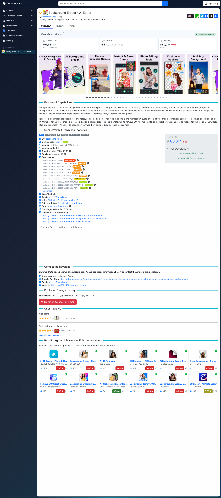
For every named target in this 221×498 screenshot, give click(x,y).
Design (64, 135)
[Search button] (165, 3)
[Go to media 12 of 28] (120, 97)
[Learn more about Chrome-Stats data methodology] (70, 206)
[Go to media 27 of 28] (166, 97)
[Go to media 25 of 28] (160, 97)
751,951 (58, 142)
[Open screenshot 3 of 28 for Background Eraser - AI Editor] (99, 74)
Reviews (60, 26)
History (10, 48)
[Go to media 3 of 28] (93, 97)
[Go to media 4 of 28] (96, 97)
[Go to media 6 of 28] (102, 97)
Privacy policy (68, 200)
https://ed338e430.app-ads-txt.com (68, 285)
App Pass (10, 31)
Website (52, 200)
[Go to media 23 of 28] (154, 97)
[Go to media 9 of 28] (111, 97)
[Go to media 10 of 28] (114, 97)
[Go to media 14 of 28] (126, 97)
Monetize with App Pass (192, 153)
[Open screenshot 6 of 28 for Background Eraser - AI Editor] (173, 74)
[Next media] (213, 74)
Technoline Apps (49, 17)
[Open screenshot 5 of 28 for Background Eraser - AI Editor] (149, 74)
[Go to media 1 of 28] (87, 97)
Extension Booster (14, 36)
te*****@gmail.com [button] (58, 197)
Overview (46, 26)
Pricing (9, 41)
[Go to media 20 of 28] (145, 97)
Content (85, 135)
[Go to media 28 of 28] (169, 97)
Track (60, 34)
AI (58, 135)
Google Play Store (205, 34)
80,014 (178, 141)
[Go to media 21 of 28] (148, 97)
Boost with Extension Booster (192, 158)
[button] (211, 3)
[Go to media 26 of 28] (163, 97)
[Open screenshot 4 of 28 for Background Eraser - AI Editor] (124, 74)
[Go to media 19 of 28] (142, 97)
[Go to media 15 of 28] (129, 97)
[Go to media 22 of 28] (151, 97)
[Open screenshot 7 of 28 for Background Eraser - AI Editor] (198, 74)
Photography (50, 135)
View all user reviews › (50, 335)
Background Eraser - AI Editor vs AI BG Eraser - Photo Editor (72, 215)
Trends (72, 26)
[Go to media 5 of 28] (99, 97)
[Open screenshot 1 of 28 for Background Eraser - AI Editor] (50, 74)
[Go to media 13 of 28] (123, 97)
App (60, 17)
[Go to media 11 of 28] (117, 97)
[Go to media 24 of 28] (157, 97)
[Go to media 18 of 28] (139, 97)
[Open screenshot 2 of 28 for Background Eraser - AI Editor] (75, 74)
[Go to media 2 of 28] (90, 97)
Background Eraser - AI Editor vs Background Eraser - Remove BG (75, 218)
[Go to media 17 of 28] (136, 97)
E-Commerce (74, 135)
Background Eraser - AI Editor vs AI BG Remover (66, 221)
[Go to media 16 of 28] (133, 97)
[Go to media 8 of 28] (108, 97)
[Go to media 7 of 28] (105, 97)
